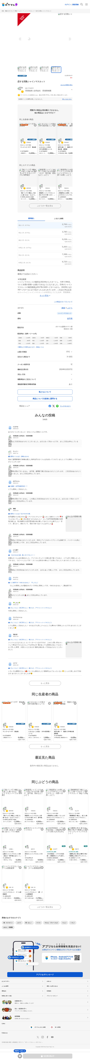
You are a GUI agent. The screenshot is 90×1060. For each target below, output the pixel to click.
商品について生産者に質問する (45, 399)
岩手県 (69, 318)
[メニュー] (86, 4)
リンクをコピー (65, 406)
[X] (37, 1037)
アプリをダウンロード (45, 975)
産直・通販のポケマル (7, 11)
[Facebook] (47, 1037)
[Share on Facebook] (50, 406)
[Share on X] (53, 406)
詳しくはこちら (67, 99)
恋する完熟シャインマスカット (43, 11)
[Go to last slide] (20, 39)
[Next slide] (69, 39)
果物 (16, 11)
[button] (45, 90)
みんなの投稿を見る (66, 85)
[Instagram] (42, 1037)
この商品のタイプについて (63, 302)
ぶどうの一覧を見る (45, 206)
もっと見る (45, 683)
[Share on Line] (57, 406)
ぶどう (69, 308)
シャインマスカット (29, 11)
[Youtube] (52, 1037)
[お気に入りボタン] (35, 125)
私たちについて (45, 392)
